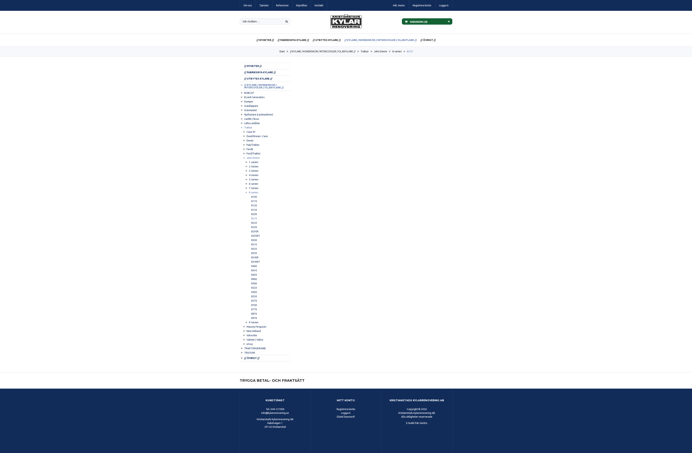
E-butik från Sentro (416, 423)
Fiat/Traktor (253, 144)
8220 (254, 222)
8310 (254, 244)
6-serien (253, 183)
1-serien (253, 162)
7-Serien (253, 188)
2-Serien (253, 166)
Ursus (250, 344)
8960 (254, 279)
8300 (254, 240)
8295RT (255, 235)
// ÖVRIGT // (428, 40)
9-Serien (253, 322)
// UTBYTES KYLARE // (327, 40)
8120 (254, 209)
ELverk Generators (254, 97)
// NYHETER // (265, 40)
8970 (254, 318)
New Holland (254, 331)
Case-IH (251, 131)
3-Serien (253, 170)
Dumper (248, 101)
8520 (254, 287)
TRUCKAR (249, 352)
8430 (254, 292)
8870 (254, 313)
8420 (254, 274)
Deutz (250, 140)
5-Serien (253, 179)
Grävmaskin (250, 110)
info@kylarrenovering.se (275, 413)
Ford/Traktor (254, 153)
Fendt (250, 149)
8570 (254, 300)
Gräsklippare (251, 105)
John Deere (380, 51)
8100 (254, 196)
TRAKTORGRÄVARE (255, 348)
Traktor (365, 51)
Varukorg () (418, 21)
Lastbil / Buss (251, 118)
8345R (254, 257)
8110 (254, 201)
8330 (254, 253)
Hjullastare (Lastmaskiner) (258, 114)
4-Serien (253, 175)
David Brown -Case (257, 136)
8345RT (255, 261)
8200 (254, 214)
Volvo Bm (252, 335)
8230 (254, 227)
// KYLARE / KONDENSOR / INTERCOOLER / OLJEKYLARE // (380, 40)
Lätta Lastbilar (252, 123)
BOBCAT (249, 92)
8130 (254, 205)
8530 (254, 296)
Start (282, 51)
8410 (254, 270)
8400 (254, 266)
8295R (254, 231)
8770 (254, 309)
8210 (410, 51)
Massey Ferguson (256, 326)
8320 (254, 248)
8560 (254, 283)
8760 (254, 305)
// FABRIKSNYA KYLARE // (293, 40)
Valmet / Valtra (255, 339)
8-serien (397, 51)
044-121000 (277, 409)
